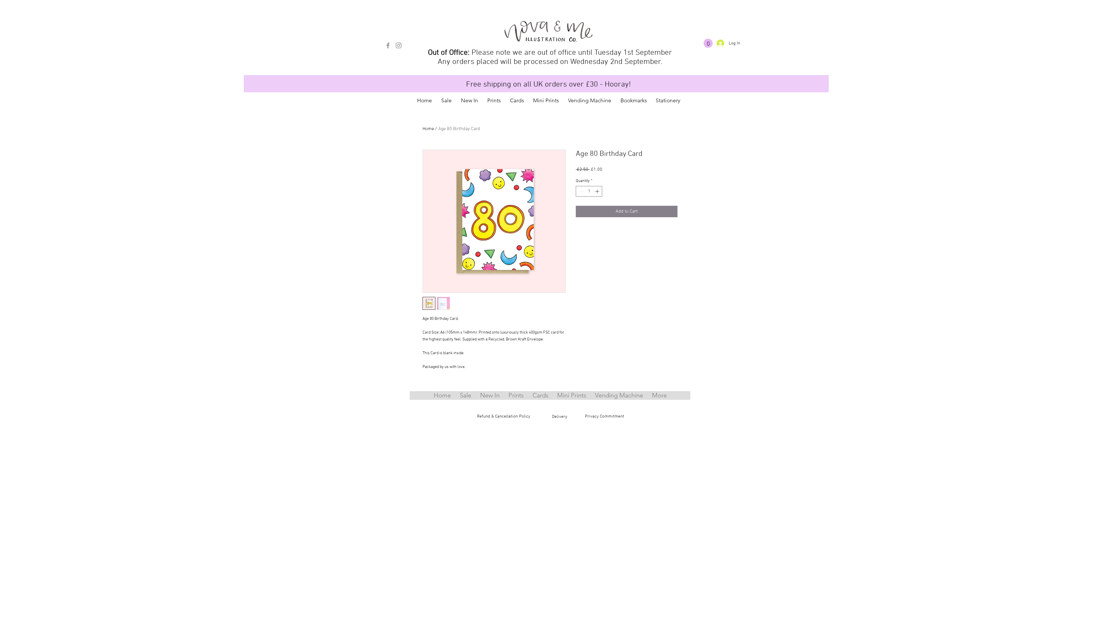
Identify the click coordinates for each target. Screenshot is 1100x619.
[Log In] (720, 43)
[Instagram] (398, 45)
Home (428, 129)
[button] (708, 43)
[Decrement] (580, 191)
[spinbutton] (589, 191)
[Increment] (597, 191)
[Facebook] (388, 45)
